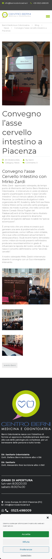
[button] (47, 517)
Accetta (26, 534)
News (16, 163)
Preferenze (26, 549)
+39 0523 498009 (41, 3)
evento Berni (10, 365)
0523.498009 (21, 510)
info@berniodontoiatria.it (16, 3)
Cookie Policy (26, 555)
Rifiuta (26, 542)
